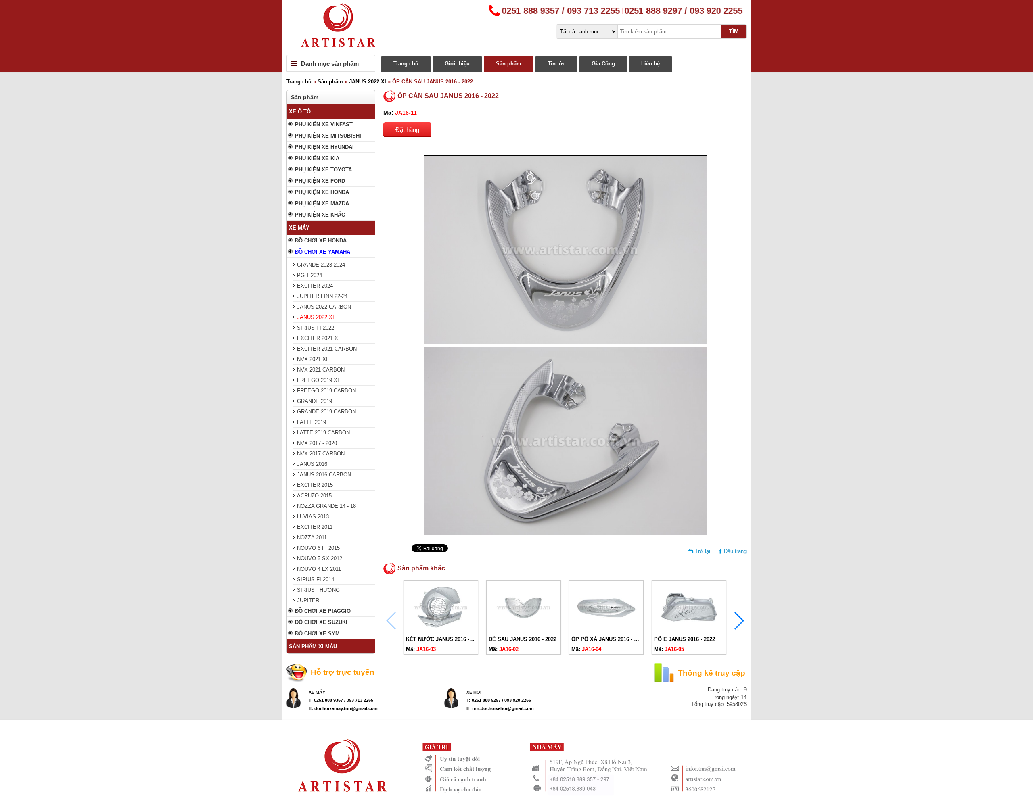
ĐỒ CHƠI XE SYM (317, 633)
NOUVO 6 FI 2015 (318, 548)
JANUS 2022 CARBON (324, 307)
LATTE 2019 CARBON (323, 433)
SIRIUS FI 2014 (315, 579)
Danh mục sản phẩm (330, 63)
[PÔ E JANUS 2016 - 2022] (689, 629)
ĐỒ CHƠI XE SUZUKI (321, 622)
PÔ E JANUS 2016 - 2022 (684, 639)
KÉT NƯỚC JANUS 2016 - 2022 (444, 639)
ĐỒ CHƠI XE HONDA (321, 241)
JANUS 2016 (312, 464)
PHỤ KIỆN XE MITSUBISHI (328, 136)
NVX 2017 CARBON (321, 454)
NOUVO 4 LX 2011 (319, 569)
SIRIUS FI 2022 (315, 328)
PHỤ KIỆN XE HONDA (322, 192)
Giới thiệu (457, 64)
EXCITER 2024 (315, 286)
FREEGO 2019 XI (318, 380)
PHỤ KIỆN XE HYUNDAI (324, 147)
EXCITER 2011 (314, 527)
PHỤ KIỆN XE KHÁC (320, 215)
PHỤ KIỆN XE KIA (317, 158)
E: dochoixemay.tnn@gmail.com (343, 708)
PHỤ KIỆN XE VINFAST (324, 124)
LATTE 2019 (311, 422)
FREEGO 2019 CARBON (326, 391)
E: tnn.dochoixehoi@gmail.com (500, 708)
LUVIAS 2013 (313, 517)
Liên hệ (650, 64)
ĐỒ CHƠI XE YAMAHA (322, 252)
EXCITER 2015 (315, 485)
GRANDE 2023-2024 (321, 265)
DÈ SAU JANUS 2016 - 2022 (522, 639)
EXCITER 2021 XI (318, 338)
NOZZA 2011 (312, 537)
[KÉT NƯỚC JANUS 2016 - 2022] (441, 629)
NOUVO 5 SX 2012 (319, 558)
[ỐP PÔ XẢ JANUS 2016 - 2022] (606, 629)
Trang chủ (405, 64)
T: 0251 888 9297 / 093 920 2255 (498, 700)
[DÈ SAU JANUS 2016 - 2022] (523, 629)
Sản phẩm (508, 64)
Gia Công (603, 64)
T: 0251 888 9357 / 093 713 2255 (341, 700)
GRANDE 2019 (314, 401)
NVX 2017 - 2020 (317, 443)
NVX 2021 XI (312, 359)
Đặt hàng (407, 129)
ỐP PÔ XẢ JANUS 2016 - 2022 (608, 639)
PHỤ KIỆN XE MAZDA (322, 203)
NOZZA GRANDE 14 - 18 (326, 506)
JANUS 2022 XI (367, 82)
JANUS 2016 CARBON (324, 475)
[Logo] (516, 27)
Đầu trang (735, 551)
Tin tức (556, 64)
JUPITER (308, 600)
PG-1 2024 (309, 275)
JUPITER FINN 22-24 (322, 296)
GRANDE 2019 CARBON (326, 412)
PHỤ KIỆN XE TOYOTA (323, 170)
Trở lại (702, 551)
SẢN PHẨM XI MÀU (313, 646)
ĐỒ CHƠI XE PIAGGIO (323, 611)
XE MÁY (299, 228)
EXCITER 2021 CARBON (327, 349)
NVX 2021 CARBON (321, 370)
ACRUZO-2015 (314, 496)
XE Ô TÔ (300, 112)
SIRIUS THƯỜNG (318, 590)
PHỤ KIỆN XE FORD (320, 181)
